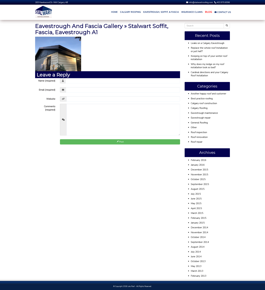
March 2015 (197, 213)
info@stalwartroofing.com (201, 2)
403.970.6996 (223, 2)
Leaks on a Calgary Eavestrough (207, 43)
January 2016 (198, 164)
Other (194, 127)
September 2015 (200, 184)
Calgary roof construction (204, 103)
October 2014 (198, 237)
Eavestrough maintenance (204, 113)
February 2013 (198, 275)
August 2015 (197, 189)
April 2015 (196, 208)
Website (50, 98)
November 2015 (199, 174)
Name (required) (46, 80)
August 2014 (197, 246)
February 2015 (198, 218)
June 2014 (196, 256)
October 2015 (198, 179)
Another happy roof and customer (208, 93)
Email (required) (47, 89)
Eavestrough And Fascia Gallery (79, 26)
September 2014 (200, 242)
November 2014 (199, 232)
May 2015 (196, 203)
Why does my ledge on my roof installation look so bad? (207, 66)
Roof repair (196, 141)
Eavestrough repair (201, 117)
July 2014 (196, 251)
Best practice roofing (202, 98)
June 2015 (196, 198)
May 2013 (196, 266)
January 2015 (198, 222)
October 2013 (198, 261)
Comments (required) (49, 108)
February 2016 (198, 160)
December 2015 (199, 169)
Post (121, 141)
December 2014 (199, 227)
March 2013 (197, 270)
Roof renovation (199, 137)
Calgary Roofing (199, 108)
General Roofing (199, 122)
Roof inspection (199, 132)
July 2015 (196, 193)
